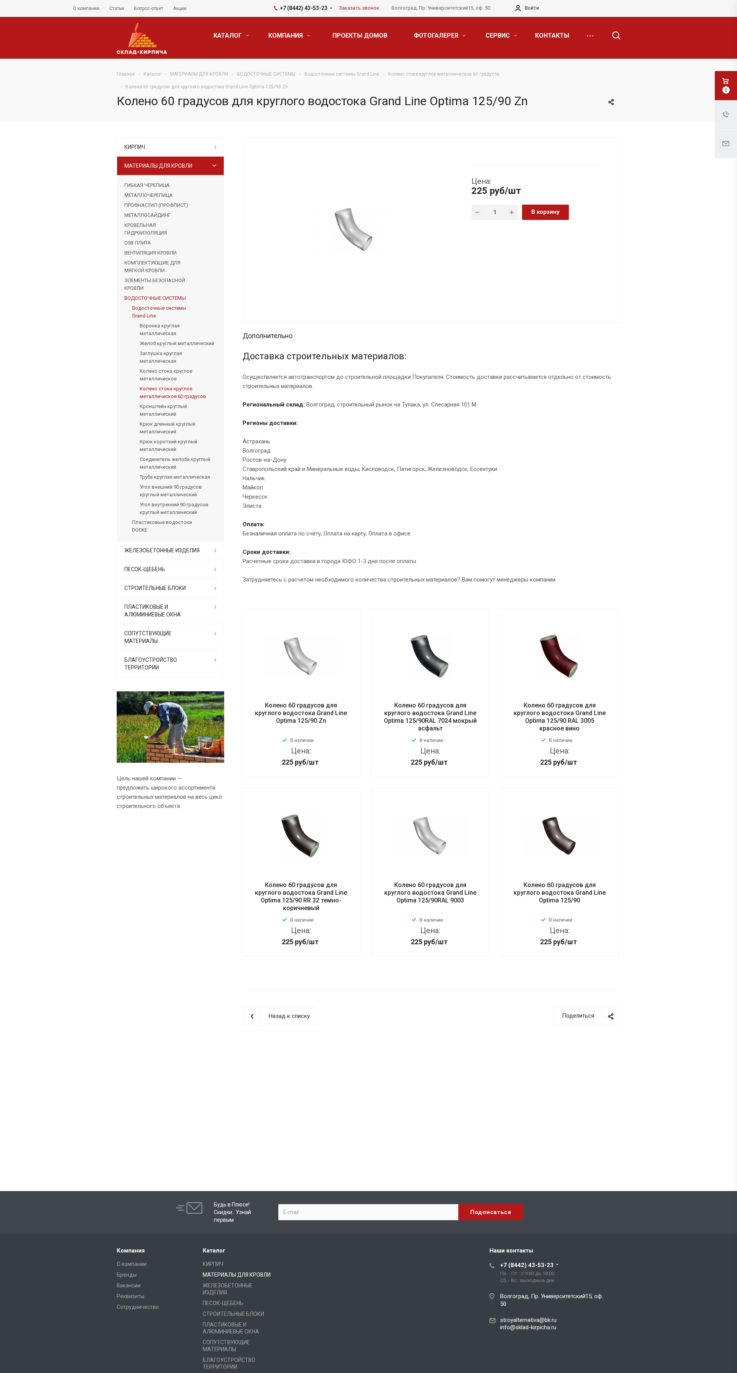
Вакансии (128, 1285)
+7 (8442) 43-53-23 (527, 1265)
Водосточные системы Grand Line (159, 312)
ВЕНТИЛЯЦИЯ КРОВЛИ (150, 253)
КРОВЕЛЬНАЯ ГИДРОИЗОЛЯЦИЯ (145, 229)
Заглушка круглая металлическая (161, 357)
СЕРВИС (498, 35)
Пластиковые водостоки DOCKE (162, 526)
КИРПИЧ (134, 147)
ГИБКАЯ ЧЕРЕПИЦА (147, 185)
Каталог (214, 1250)
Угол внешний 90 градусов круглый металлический (171, 490)
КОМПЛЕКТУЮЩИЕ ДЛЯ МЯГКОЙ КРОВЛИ (152, 266)
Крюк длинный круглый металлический (167, 428)
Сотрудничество (138, 1307)
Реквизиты (130, 1296)
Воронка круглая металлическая (160, 329)
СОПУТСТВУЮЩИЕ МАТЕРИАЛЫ (148, 637)
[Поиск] (612, 35)
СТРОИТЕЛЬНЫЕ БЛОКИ (155, 588)
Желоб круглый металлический (177, 343)
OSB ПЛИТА (137, 243)
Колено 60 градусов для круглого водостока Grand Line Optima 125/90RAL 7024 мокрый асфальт (430, 717)
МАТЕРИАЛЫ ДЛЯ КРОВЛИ (158, 166)
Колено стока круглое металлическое (166, 375)
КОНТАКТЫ (552, 35)
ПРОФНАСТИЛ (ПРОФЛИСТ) (156, 205)
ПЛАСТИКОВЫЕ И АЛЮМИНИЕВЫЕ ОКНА (152, 611)
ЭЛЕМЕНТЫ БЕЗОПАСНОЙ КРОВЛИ (154, 284)
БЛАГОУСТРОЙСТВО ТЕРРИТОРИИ (150, 664)
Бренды (127, 1275)
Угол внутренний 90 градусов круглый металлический (174, 508)
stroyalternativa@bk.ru (528, 1320)
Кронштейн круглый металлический (163, 410)
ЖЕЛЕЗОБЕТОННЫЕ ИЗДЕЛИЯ (162, 550)
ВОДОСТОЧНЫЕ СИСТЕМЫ (155, 298)
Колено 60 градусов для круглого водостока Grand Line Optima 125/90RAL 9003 (430, 892)
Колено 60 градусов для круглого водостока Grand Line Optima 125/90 (560, 892)
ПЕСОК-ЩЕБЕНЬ (144, 569)
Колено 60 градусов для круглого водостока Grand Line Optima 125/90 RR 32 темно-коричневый (301, 896)
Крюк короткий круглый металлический (168, 445)
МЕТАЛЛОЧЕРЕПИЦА (148, 195)
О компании (132, 1264)
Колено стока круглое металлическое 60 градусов (173, 392)
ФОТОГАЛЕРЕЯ (437, 35)
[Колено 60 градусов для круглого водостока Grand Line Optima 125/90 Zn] (354, 229)
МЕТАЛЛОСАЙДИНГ (147, 215)
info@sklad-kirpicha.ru (528, 1327)
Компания (131, 1250)
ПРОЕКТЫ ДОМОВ (359, 35)
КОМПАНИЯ (286, 35)
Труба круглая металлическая (175, 477)
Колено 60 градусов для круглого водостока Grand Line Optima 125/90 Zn (301, 713)
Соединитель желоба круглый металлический (175, 463)
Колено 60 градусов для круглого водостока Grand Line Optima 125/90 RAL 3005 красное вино (560, 717)
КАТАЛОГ (228, 35)
